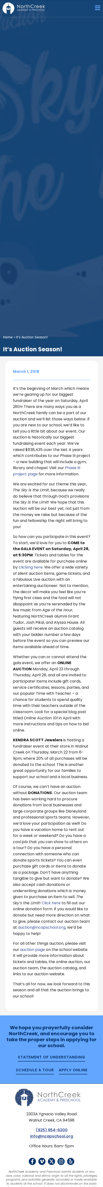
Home (8, 337)
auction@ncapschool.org (41, 927)
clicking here (31, 567)
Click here (51, 903)
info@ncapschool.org (51, 1136)
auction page (32, 949)
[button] (96, 8)
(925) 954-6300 (52, 1130)
